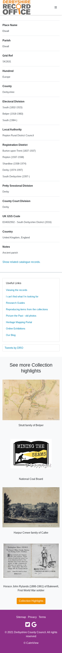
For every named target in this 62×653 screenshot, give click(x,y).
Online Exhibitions (15, 328)
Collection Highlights (31, 600)
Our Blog (11, 335)
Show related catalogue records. (21, 262)
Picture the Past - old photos (21, 315)
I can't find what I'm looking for (22, 296)
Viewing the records (16, 290)
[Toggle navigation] (55, 7)
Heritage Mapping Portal (19, 322)
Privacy (32, 617)
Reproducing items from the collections (27, 309)
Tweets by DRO (14, 347)
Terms (42, 617)
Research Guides (15, 302)
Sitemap (21, 617)
